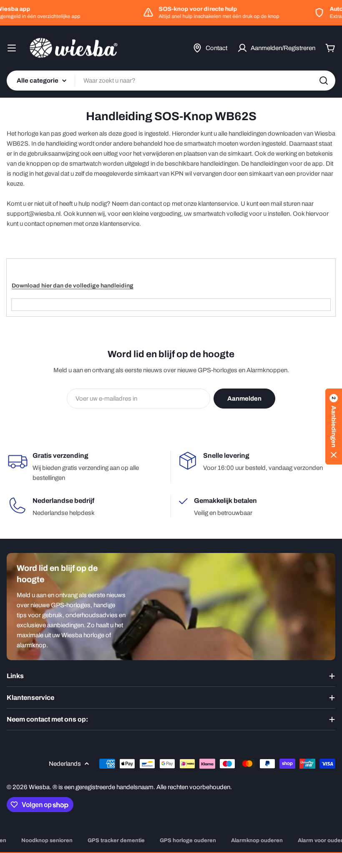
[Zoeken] (324, 81)
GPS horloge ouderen (188, 840)
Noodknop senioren (47, 840)
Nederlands (65, 763)
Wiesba (39, 787)
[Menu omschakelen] (12, 48)
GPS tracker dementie (116, 840)
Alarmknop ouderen (257, 840)
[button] (333, 426)
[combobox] (171, 81)
